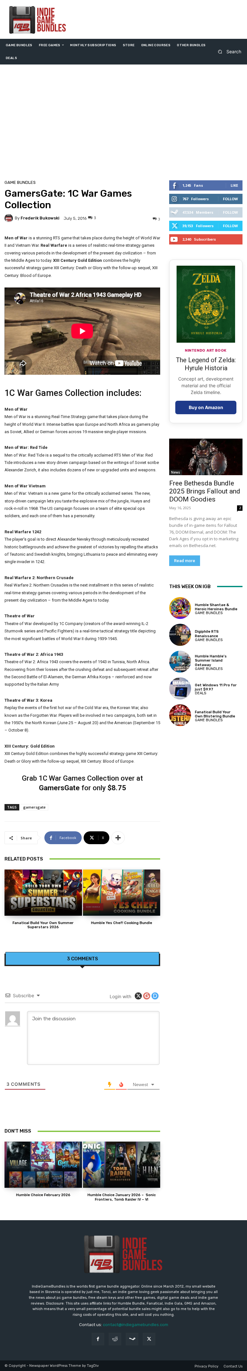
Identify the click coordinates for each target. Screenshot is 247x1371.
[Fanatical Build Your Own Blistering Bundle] (180, 715)
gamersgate (34, 807)
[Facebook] (98, 1339)
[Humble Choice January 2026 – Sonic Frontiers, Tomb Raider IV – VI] (121, 1165)
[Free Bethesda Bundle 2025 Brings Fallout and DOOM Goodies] (205, 457)
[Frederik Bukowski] (10, 218)
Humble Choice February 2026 (43, 1195)
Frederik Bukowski (40, 218)
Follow (230, 198)
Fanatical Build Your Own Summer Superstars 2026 (43, 925)
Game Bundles (20, 182)
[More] (118, 837)
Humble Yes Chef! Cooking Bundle (121, 923)
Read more (184, 560)
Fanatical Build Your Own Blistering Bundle (215, 714)
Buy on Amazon (206, 407)
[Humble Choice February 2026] (43, 1165)
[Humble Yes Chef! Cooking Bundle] (121, 893)
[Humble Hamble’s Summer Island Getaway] (180, 662)
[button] (227, 51)
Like (234, 185)
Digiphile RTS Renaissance (207, 634)
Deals (200, 693)
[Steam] (132, 1339)
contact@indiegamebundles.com (135, 1324)
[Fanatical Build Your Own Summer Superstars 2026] (43, 893)
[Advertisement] (123, 124)
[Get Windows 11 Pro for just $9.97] (180, 688)
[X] (149, 1339)
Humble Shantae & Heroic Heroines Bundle (216, 607)
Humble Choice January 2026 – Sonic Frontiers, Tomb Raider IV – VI (121, 1197)
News (175, 472)
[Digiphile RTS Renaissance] (180, 635)
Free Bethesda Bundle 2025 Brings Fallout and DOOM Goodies (204, 491)
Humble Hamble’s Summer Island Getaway (211, 660)
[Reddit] (115, 1339)
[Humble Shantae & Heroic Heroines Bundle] (180, 608)
